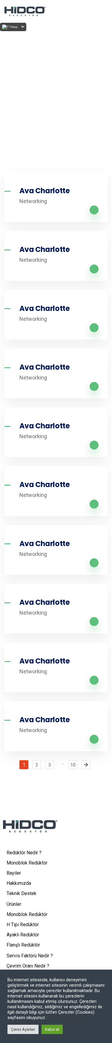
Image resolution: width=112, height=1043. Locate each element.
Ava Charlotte (44, 190)
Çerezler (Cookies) (66, 1017)
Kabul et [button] (52, 1029)
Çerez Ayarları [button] (23, 1029)
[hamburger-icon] (102, 11)
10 (73, 765)
